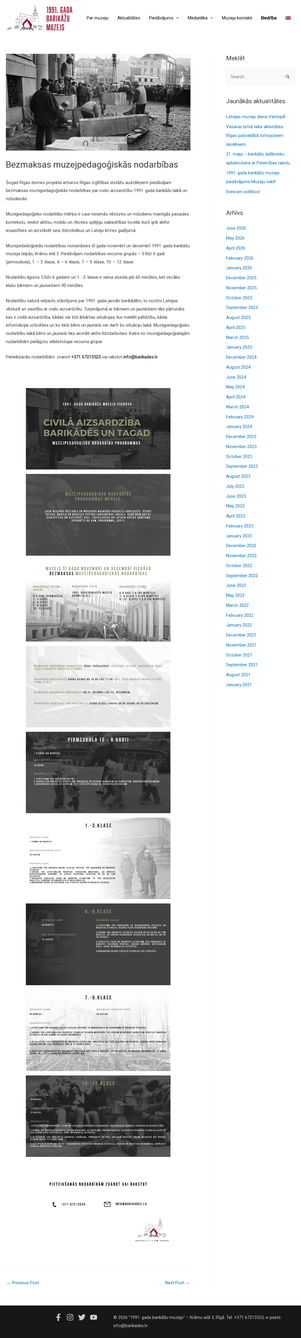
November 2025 (241, 287)
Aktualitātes (128, 18)
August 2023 (238, 476)
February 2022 (239, 615)
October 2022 (239, 565)
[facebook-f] (60, 1317)
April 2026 (235, 248)
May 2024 (235, 387)
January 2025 (239, 347)
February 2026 (239, 258)
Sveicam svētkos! (243, 191)
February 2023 (239, 526)
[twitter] (83, 1317)
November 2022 (241, 555)
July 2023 (235, 486)
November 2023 (241, 446)
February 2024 (239, 417)
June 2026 (236, 228)
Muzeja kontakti (237, 18)
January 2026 (239, 267)
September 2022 (242, 575)
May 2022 (235, 595)
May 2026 (235, 238)
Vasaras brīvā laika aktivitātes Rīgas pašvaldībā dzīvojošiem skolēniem (254, 135)
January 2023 (239, 536)
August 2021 (238, 674)
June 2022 (236, 585)
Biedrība (269, 18)
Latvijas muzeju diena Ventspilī (255, 116)
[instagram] (71, 1317)
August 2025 (238, 317)
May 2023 (235, 506)
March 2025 (237, 337)
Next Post (177, 1282)
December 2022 (241, 545)
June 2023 (236, 496)
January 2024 (239, 426)
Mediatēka (198, 18)
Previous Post (22, 1282)
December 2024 (241, 357)
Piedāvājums (161, 18)
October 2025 (239, 297)
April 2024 (235, 397)
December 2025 (241, 277)
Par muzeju (97, 18)
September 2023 (242, 466)
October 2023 (239, 456)
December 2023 (241, 436)
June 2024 (236, 377)
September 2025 (242, 307)
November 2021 (241, 645)
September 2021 (242, 664)
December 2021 (241, 635)
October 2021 (239, 655)
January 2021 (239, 684)
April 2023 (235, 516)
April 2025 (235, 327)
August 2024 (238, 367)
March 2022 (237, 605)
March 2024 (237, 407)
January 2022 (239, 625)
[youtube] (94, 1317)
